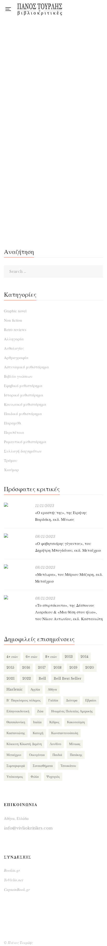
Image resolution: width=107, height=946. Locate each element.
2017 (42, 667)
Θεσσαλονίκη (15, 722)
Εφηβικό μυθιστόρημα (23, 385)
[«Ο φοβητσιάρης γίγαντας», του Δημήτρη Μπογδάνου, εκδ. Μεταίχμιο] (17, 535)
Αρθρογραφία (16, 357)
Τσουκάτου (68, 765)
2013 (69, 656)
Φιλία (35, 776)
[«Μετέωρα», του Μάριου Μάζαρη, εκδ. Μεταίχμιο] (17, 566)
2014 (84, 656)
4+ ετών (12, 656)
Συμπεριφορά (15, 765)
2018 (58, 667)
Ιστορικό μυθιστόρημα (23, 394)
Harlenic (14, 689)
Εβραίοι (90, 700)
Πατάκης (76, 755)
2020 (89, 667)
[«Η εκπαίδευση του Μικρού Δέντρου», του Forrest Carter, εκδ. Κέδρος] (53, 103)
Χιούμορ (11, 469)
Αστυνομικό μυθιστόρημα (26, 366)
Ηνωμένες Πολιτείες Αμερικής (72, 711)
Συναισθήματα (43, 765)
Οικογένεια (37, 755)
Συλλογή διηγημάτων (23, 451)
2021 (10, 678)
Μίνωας (74, 744)
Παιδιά (57, 755)
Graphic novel (15, 310)
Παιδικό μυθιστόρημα (23, 413)
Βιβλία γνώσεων (18, 376)
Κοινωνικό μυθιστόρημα (25, 404)
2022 (26, 678)
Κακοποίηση (76, 722)
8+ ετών (51, 656)
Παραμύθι (12, 422)
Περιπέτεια (14, 432)
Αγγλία (35, 689)
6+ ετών (31, 656)
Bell (42, 678)
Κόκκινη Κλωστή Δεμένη (24, 744)
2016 (26, 667)
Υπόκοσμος (14, 776)
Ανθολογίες (14, 348)
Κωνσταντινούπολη (64, 733)
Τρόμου (10, 460)
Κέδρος (54, 722)
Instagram (91, 9)
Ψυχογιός (53, 776)
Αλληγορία (14, 338)
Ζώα (40, 711)
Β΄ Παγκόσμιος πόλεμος (23, 700)
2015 (10, 667)
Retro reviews (15, 329)
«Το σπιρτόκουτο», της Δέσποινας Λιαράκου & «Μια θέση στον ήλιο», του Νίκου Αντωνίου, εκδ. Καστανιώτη (69, 612)
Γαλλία (53, 700)
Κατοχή (38, 733)
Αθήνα (52, 689)
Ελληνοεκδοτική (17, 711)
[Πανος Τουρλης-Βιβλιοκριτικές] (39, 9)
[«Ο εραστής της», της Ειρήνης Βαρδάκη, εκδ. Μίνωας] (17, 505)
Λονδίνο (55, 744)
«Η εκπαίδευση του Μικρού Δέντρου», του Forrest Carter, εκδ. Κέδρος (53, 202)
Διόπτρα (71, 700)
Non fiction (13, 320)
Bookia (101, 9)
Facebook (80, 9)
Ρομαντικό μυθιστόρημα (25, 441)
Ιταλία (37, 722)
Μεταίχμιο (13, 755)
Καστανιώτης (15, 733)
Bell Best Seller (68, 678)
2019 (73, 667)
